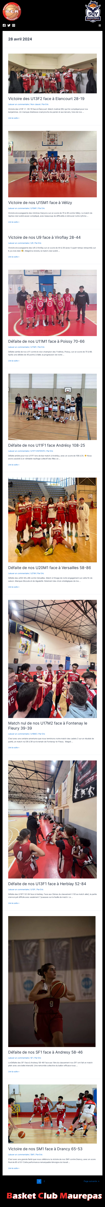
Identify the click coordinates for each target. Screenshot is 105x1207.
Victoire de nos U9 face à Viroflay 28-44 (44, 237)
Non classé (35, 104)
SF (32, 1058)
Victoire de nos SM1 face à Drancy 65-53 (45, 1149)
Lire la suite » (13, 118)
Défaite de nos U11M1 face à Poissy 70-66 (46, 341)
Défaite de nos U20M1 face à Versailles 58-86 (49, 567)
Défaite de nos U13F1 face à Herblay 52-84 (47, 883)
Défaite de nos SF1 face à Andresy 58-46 (45, 1052)
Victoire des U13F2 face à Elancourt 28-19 (46, 98)
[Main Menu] (99, 25)
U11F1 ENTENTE (38, 451)
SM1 (32, 1154)
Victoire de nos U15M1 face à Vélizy (40, 202)
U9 (32, 243)
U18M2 (34, 734)
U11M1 (33, 347)
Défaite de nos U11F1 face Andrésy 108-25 (46, 445)
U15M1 (34, 208)
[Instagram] (13, 25)
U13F (33, 889)
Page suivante (91, 1181)
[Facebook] (4, 25)
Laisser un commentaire (18, 104)
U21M (33, 573)
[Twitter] (8, 25)
